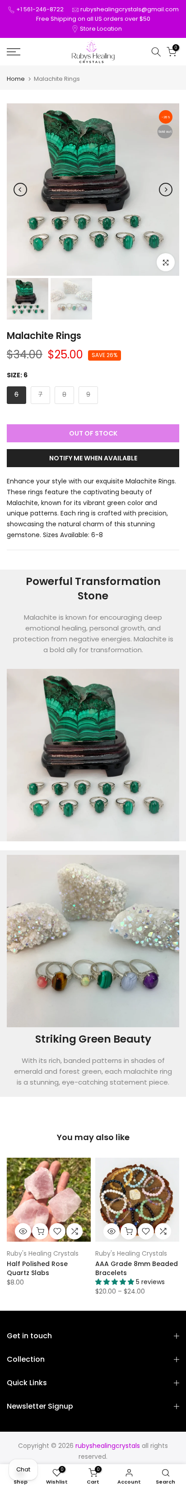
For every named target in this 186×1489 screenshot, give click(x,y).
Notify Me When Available (93, 458)
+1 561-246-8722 (40, 9)
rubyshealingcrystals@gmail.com (129, 9)
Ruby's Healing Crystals (43, 1253)
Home (16, 78)
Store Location (101, 28)
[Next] (165, 189)
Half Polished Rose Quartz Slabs (37, 1268)
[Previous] (20, 189)
